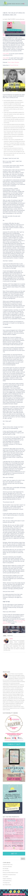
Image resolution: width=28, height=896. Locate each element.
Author (4, 635)
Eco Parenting (6, 870)
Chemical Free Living (7, 864)
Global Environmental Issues (9, 874)
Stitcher (16, 65)
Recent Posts (10, 635)
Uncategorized (6, 882)
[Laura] (6, 642)
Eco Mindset (5, 868)
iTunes (11, 65)
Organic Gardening (7, 878)
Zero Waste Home (7, 884)
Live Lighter (5, 876)
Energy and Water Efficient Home (10, 872)
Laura (5, 19)
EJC (18, 894)
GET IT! (14, 854)
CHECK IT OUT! (14, 744)
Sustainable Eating (7, 880)
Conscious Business (19, 19)
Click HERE (6, 53)
